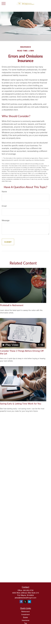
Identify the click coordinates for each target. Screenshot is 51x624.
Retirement (25, 611)
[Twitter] (25, 601)
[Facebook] (21, 601)
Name (4, 191)
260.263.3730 (28, 590)
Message (5, 220)
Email (4, 206)
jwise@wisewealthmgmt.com (25, 597)
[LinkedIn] (29, 601)
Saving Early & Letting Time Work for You (20, 404)
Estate (25, 617)
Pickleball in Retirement (11, 305)
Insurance (25, 620)
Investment (25, 614)
